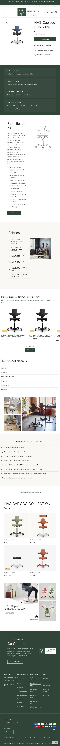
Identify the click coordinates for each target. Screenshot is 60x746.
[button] (3, 12)
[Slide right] (33, 346)
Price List (46, 695)
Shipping (20, 687)
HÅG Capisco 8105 (34, 690)
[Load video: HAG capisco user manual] (21, 602)
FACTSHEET (14, 212)
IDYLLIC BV (11, 737)
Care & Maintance (48, 682)
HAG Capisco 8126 (35, 573)
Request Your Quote (43, 54)
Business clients (22, 695)
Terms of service (38, 737)
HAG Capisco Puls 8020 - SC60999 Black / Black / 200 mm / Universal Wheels (13, 335)
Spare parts (46, 685)
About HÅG (20, 706)
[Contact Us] (44, 12)
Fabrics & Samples (46, 690)
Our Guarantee (15, 661)
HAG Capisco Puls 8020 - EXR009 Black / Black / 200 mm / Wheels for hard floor (41, 335)
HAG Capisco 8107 (35, 540)
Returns (19, 699)
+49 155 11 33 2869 (50, 6)
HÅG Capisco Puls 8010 (35, 679)
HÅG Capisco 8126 (36, 707)
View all (30, 350)
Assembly (46, 678)
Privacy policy (28, 737)
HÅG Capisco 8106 (34, 696)
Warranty (20, 702)
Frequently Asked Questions (22, 679)
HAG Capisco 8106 (9, 540)
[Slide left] (26, 346)
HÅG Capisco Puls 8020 (35, 685)
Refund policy (19, 737)
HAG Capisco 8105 (9, 573)
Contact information (49, 737)
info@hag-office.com (10, 677)
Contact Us (20, 684)
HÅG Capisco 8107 (34, 702)
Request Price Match (13, 109)
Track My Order (22, 691)
